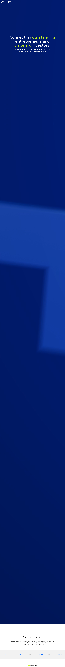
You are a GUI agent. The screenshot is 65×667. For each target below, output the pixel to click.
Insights (35, 1)
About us (17, 1)
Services (22, 1)
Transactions (29, 1)
